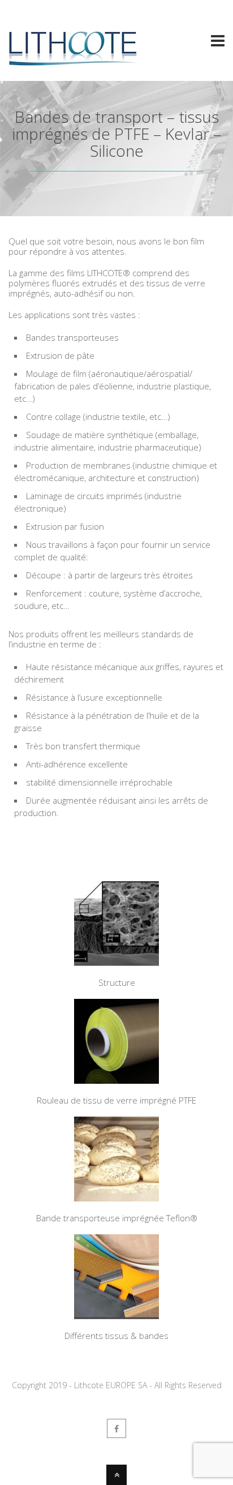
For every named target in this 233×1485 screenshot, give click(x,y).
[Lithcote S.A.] (72, 61)
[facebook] (116, 1428)
